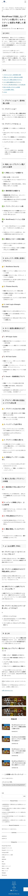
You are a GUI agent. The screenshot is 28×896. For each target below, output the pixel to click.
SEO (3, 861)
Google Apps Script (6, 845)
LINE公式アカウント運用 (7, 854)
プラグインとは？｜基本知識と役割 (12, 74)
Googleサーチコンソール (7, 850)
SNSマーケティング (6, 866)
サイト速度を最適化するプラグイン (12, 82)
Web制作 (4, 873)
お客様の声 (14, 884)
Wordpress (21, 28)
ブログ (14, 889)
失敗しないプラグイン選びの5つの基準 (13, 77)
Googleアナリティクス (7, 848)
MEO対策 (4, 859)
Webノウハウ (5, 870)
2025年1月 (4, 838)
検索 (3, 793)
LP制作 (3, 857)
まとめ (5, 92)
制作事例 (14, 883)
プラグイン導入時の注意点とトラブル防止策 (14, 84)
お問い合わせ (15, 890)
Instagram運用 (5, 852)
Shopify (3, 863)
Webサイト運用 (5, 868)
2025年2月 (4, 836)
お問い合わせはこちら (7, 690)
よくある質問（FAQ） (8, 89)
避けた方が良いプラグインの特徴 (11, 87)
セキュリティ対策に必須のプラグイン (12, 79)
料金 (14, 886)
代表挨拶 (14, 887)
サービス (14, 881)
